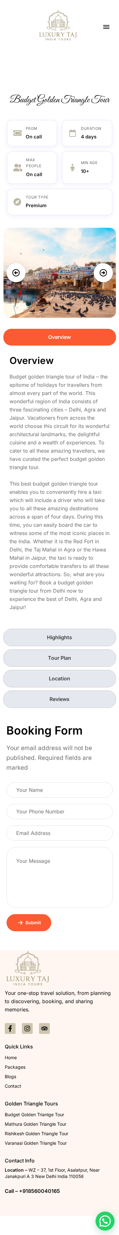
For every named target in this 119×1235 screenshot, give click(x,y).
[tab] (59, 337)
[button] (15, 272)
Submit (33, 922)
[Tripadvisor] (44, 1028)
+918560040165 (39, 1191)
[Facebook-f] (10, 1028)
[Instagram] (27, 1028)
